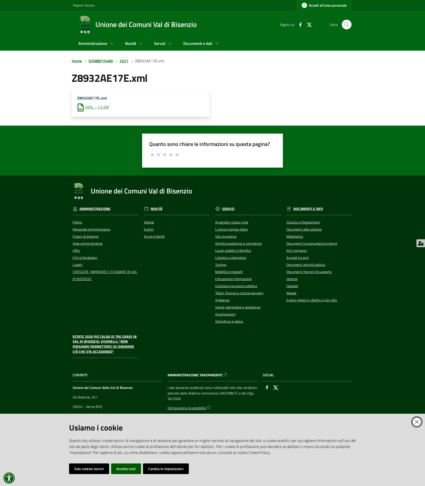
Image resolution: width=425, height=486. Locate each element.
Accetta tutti (126, 468)
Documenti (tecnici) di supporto (309, 271)
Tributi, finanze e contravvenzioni (239, 293)
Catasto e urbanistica (230, 257)
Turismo (220, 264)
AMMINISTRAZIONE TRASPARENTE (195, 375)
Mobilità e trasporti (229, 271)
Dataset (292, 286)
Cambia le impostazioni (166, 468)
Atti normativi (296, 250)
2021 (124, 61)
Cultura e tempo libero (231, 229)
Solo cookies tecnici (89, 468)
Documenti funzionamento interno (311, 243)
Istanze (291, 278)
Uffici (76, 250)
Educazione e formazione (233, 278)
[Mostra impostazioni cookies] (420, 243)
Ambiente (222, 300)
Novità (156, 208)
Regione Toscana (84, 5)
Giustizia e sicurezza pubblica (236, 286)
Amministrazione (94, 208)
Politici (77, 222)
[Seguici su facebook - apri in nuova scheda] (298, 24)
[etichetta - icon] (152, 154)
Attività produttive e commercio (238, 243)
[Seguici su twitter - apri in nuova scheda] (307, 24)
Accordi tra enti (297, 257)
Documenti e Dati (308, 208)
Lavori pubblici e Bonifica (233, 250)
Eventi (148, 229)
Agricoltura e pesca (229, 321)
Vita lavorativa (225, 236)
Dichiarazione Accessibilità (187, 408)
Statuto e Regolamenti (303, 222)
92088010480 (101, 61)
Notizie (149, 222)
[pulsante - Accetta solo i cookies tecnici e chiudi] (416, 422)
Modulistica (294, 236)
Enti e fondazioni (85, 257)
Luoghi (77, 264)
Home (77, 61)
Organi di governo (86, 236)
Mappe (291, 293)
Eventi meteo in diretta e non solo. (311, 300)
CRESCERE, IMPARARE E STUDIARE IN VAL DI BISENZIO (105, 275)
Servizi (228, 208)
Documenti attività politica (305, 264)
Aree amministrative (87, 243)
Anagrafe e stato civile (231, 222)
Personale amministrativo (91, 229)
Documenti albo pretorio (304, 229)
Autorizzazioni (225, 314)
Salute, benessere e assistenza (237, 307)
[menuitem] (96, 44)
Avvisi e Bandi (154, 236)
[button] (346, 24)
